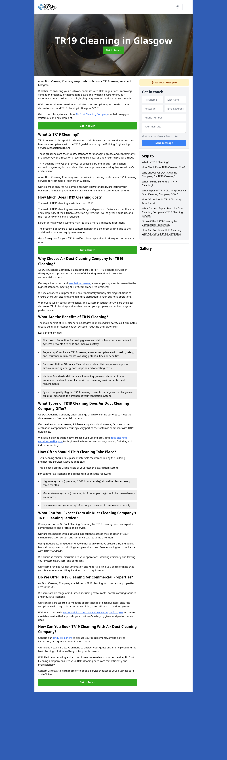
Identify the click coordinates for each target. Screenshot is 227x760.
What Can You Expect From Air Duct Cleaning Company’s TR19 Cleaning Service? (162, 212)
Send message (164, 143)
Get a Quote (87, 250)
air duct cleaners (62, 637)
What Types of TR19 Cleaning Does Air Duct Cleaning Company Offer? (164, 192)
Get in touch (113, 50)
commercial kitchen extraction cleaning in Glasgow (93, 612)
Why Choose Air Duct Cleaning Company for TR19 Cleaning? (159, 174)
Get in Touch (87, 125)
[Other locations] (178, 7)
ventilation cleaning (80, 283)
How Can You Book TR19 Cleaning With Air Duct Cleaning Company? (161, 231)
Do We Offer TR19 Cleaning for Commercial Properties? (160, 223)
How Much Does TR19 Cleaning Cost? (163, 167)
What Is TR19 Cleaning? (155, 162)
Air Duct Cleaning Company (92, 114)
